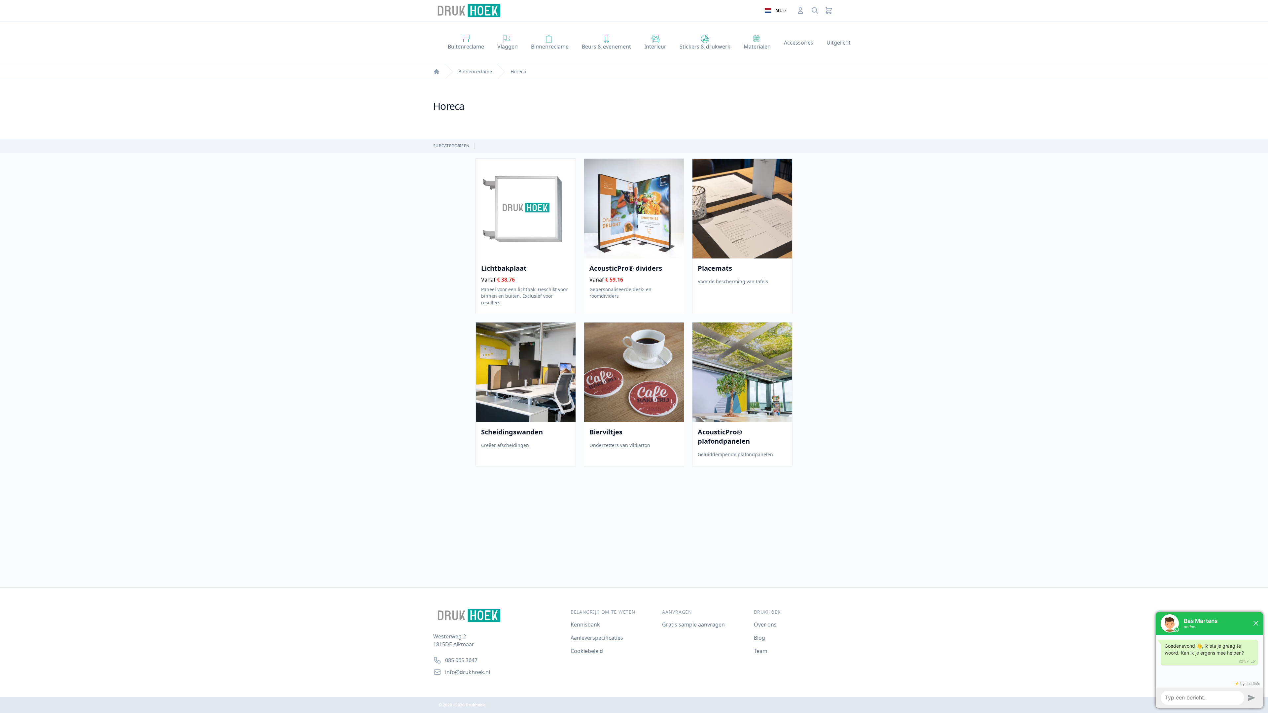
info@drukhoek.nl (467, 672)
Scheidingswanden (512, 431)
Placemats (715, 268)
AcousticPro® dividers (625, 268)
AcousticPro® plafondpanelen (724, 436)
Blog (759, 637)
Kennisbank (585, 624)
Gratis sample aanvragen (693, 624)
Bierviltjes (605, 431)
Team (760, 651)
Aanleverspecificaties (597, 637)
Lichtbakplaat (504, 268)
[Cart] (829, 10)
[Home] (436, 71)
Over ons (765, 624)
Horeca (518, 71)
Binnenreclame (475, 71)
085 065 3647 (461, 660)
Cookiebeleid (587, 651)
